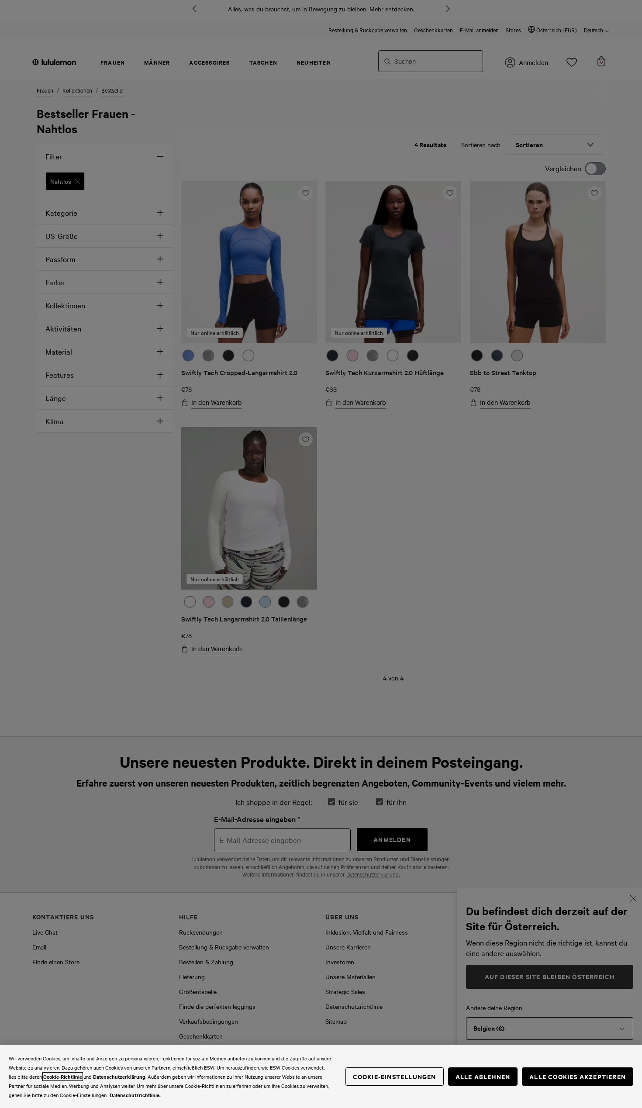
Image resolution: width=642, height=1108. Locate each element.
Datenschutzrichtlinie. (135, 1094)
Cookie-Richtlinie (62, 1076)
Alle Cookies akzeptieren (577, 1076)
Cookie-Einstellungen (394, 1076)
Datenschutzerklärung (119, 1076)
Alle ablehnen (483, 1076)
